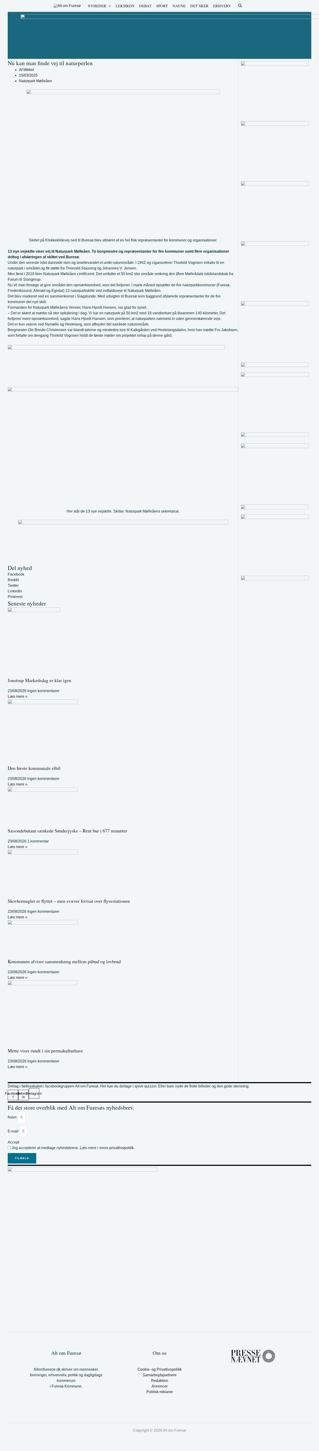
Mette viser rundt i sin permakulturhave (45, 1051)
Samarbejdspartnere (160, 1375)
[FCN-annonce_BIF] (275, 400)
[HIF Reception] (275, 436)
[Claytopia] (275, 149)
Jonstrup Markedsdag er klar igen (39, 680)
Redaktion (159, 1381)
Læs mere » (17, 696)
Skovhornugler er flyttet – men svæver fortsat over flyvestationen (69, 901)
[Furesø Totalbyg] (275, 89)
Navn (13, 1117)
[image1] (275, 507)
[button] (108, 5)
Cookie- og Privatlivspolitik (160, 1369)
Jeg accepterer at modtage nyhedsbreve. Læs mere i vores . (73, 1148)
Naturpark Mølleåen (35, 81)
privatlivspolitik (121, 1148)
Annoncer (160, 1386)
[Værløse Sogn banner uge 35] (275, 472)
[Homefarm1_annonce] (275, 329)
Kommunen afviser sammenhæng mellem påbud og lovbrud (64, 961)
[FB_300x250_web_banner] (275, 209)
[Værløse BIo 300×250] (275, 365)
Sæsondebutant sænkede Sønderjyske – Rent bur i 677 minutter (67, 831)
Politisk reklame (159, 1392)
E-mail (13, 1131)
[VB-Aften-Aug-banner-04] (116, 366)
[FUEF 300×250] (275, 542)
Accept (13, 1142)
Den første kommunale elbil (34, 768)
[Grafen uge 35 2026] (275, 578)
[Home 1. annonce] (123, 542)
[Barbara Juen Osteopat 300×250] (275, 269)
